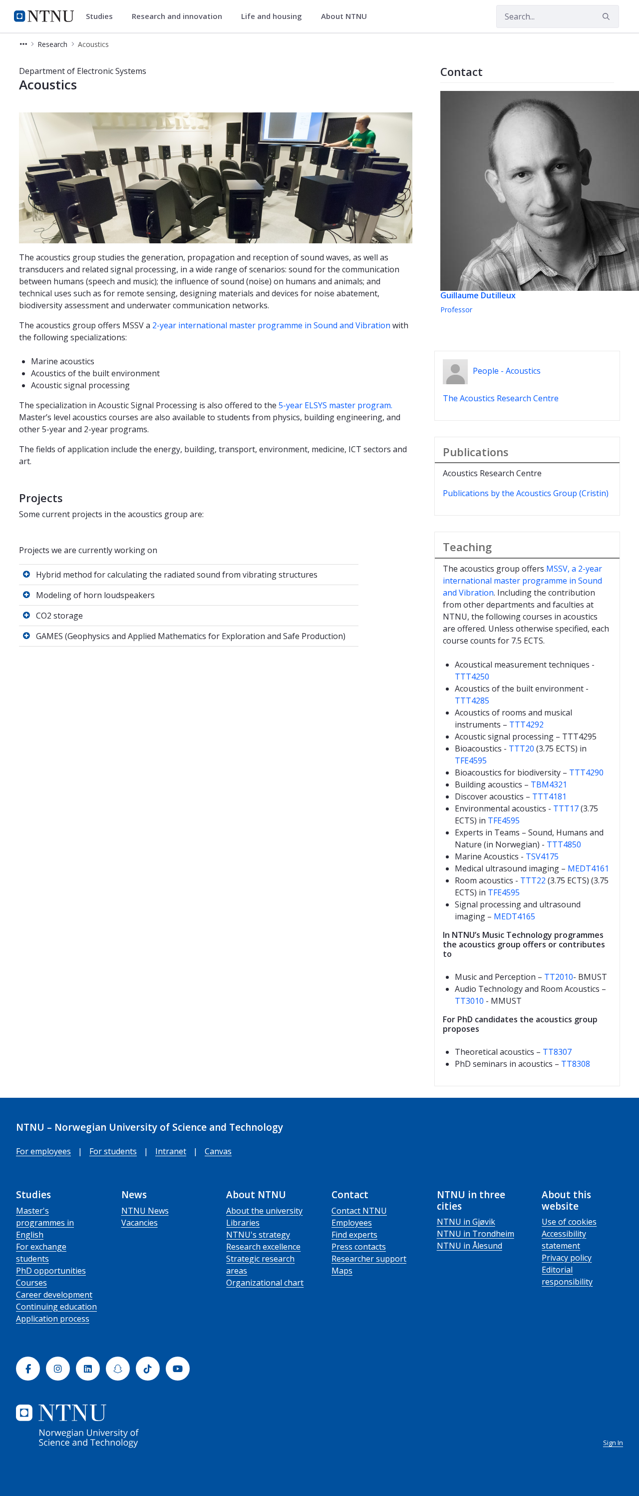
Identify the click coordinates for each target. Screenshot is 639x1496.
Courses (31, 1282)
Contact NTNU (359, 1210)
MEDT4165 (514, 916)
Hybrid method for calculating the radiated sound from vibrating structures (177, 574)
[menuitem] (103, 16)
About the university (264, 1210)
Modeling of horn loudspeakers (95, 595)
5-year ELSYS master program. (335, 405)
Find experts (354, 1234)
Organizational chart (265, 1282)
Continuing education (56, 1306)
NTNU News (145, 1210)
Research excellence (263, 1246)
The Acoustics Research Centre (501, 398)
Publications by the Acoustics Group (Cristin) (526, 493)
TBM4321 (549, 784)
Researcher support (368, 1258)
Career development (54, 1294)
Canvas (218, 1151)
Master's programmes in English (45, 1222)
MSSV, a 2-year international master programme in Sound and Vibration (522, 580)
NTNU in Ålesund (469, 1245)
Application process (52, 1318)
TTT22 (533, 880)
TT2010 (558, 976)
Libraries (243, 1222)
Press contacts (358, 1246)
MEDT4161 (588, 868)
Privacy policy (567, 1257)
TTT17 (566, 808)
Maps (341, 1270)
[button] (23, 44)
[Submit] (608, 16)
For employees (43, 1151)
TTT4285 (472, 700)
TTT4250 (472, 676)
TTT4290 (586, 772)
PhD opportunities (51, 1270)
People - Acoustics (507, 370)
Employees (351, 1222)
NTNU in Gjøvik (466, 1221)
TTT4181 (549, 796)
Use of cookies (569, 1221)
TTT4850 (564, 844)
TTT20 (521, 748)
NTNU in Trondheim (475, 1233)
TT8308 (575, 1063)
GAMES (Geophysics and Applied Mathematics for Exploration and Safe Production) (190, 636)
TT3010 (469, 1000)
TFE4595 (471, 760)
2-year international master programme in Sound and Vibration (271, 325)
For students (113, 1151)
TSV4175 (542, 856)
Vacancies (139, 1222)
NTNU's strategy (258, 1234)
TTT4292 (526, 724)
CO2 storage (59, 615)
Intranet (170, 1151)
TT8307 (557, 1051)
